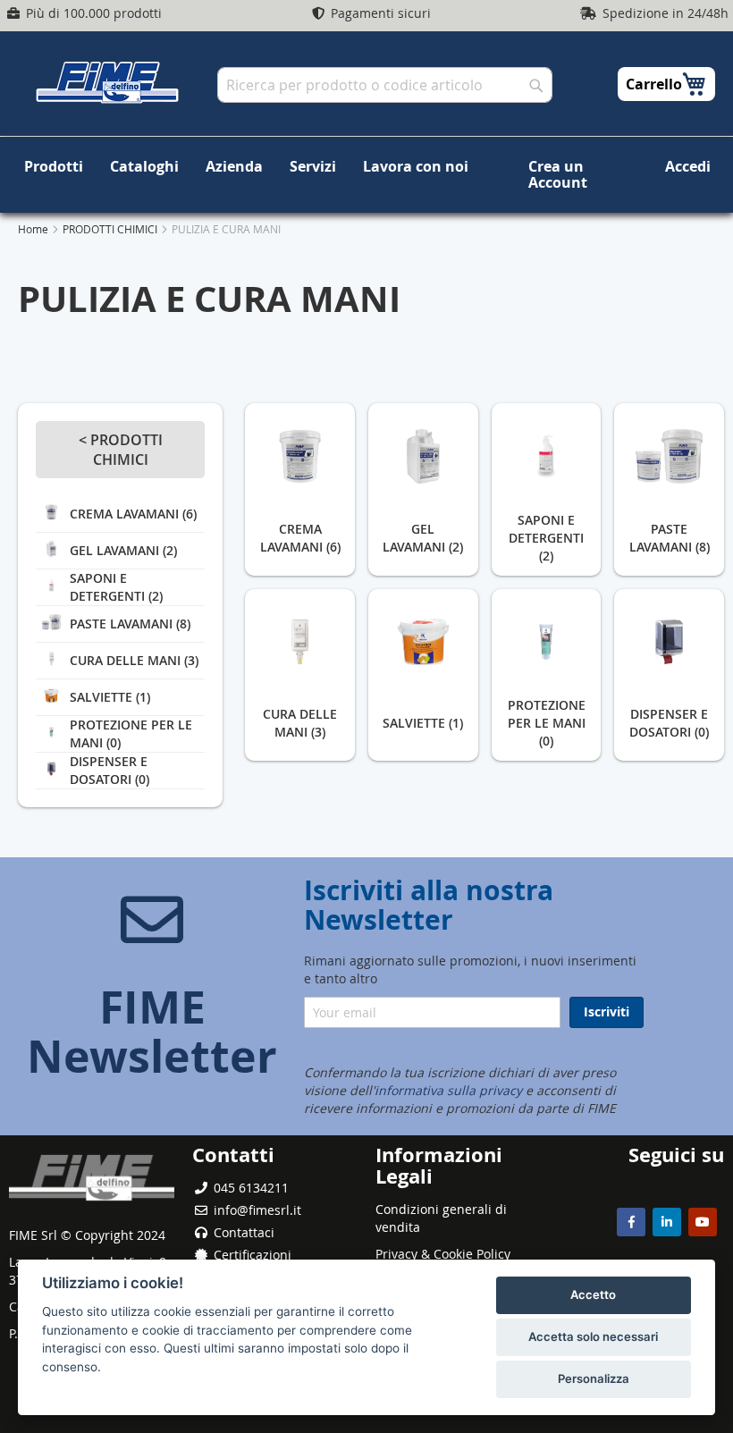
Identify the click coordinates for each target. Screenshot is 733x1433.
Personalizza (593, 1378)
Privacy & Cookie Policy (442, 1253)
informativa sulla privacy (448, 1090)
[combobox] (384, 85)
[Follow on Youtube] (702, 1222)
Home (34, 229)
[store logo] (107, 82)
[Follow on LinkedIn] (667, 1222)
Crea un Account (557, 174)
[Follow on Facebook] (631, 1222)
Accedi (688, 166)
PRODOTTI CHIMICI (111, 229)
